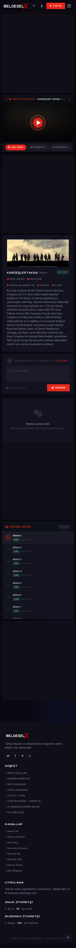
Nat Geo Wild (14, 859)
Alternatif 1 (38, 147)
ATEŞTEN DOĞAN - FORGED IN (24, 801)
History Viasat (14, 865)
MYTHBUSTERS (15, 812)
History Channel (16, 836)
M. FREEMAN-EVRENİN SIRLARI (23, 806)
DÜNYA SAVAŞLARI (17, 789)
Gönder (60, 387)
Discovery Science (17, 848)
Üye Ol (57, 5)
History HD (13, 831)
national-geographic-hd (22, 285)
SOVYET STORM (16, 795)
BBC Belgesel (14, 870)
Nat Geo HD (13, 853)
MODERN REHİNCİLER (18, 778)
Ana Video (17, 147)
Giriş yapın (62, 360)
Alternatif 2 (60, 147)
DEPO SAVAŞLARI (16, 784)
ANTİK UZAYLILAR (17, 773)
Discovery (12, 842)
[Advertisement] (38, 54)
